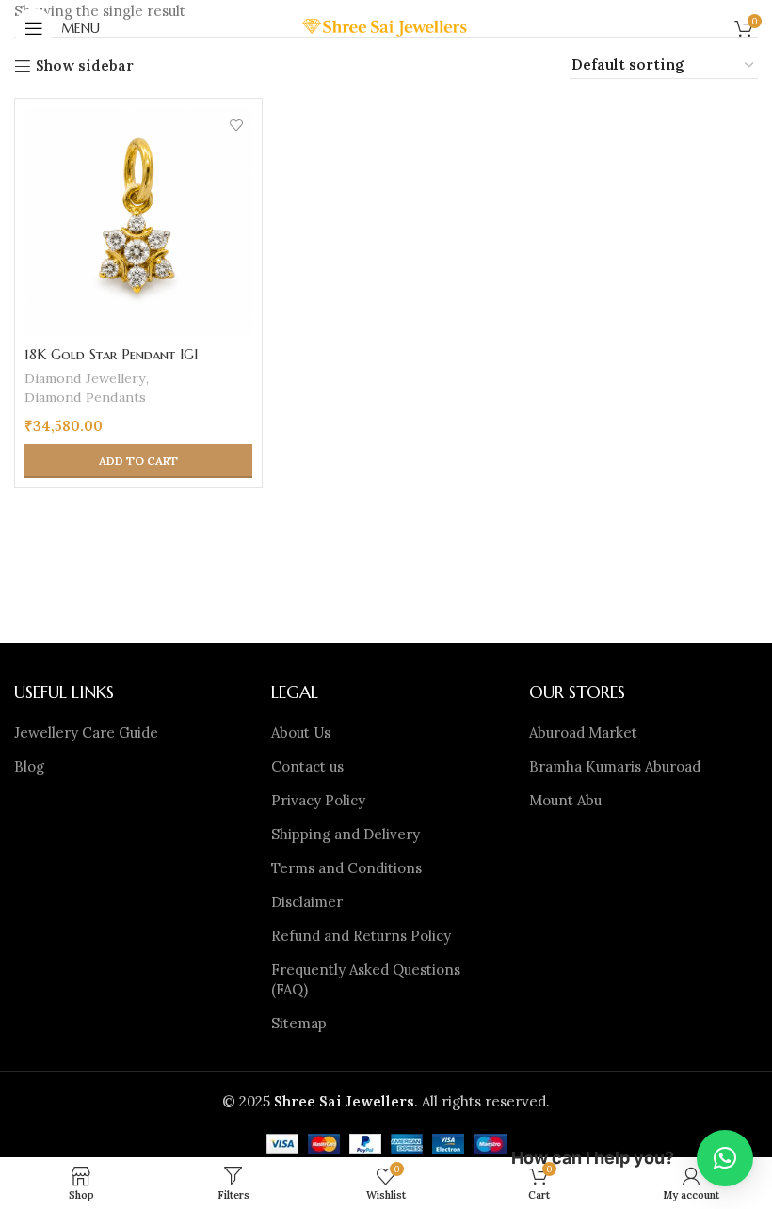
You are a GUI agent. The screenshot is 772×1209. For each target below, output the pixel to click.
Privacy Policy (318, 800)
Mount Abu (565, 800)
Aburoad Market (583, 732)
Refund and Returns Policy (361, 936)
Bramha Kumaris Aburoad (614, 766)
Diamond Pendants (85, 397)
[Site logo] (386, 27)
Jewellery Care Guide (86, 732)
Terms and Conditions (346, 868)
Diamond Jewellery (85, 378)
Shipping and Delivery (345, 834)
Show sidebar (85, 65)
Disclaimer (307, 902)
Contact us (307, 766)
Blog (29, 766)
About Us (300, 732)
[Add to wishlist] (235, 124)
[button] (138, 461)
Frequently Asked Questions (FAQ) (365, 979)
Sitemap (299, 1023)
